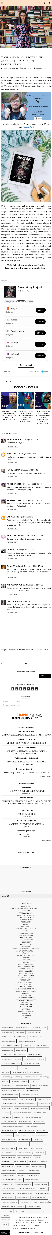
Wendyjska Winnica (23, 1193)
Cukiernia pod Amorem (26, 1041)
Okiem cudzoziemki (8, 1121)
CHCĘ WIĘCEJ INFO (24, 1232)
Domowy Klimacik (16, 566)
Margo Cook (6, 1108)
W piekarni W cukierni (26, 997)
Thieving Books (15, 440)
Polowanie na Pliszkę (39, 1135)
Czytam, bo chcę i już (26, 739)
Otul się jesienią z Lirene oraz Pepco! (26, 772)
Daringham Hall (33, 1054)
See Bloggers (26, 984)
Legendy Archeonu (26, 1099)
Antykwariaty (26, 914)
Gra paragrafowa (26, 935)
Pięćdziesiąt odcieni (25, 1130)
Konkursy (26, 943)
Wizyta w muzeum (26, 1001)
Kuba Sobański (32, 1090)
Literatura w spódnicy (26, 1103)
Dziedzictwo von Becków (10, 1063)
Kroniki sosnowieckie (39, 1086)
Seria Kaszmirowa (25, 1153)
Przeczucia (36, 1139)
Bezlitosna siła (33, 1032)
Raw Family (5, 1144)
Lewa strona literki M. (27, 748)
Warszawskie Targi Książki (26, 999)
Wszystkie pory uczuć (41, 1202)
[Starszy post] (50, 663)
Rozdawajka (26, 981)
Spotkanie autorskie (26, 988)
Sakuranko (27, 787)
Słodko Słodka (26, 798)
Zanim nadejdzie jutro (9, 1215)
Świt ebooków (26, 1015)
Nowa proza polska (32, 1117)
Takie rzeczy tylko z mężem (27, 1175)
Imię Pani (4, 1072)
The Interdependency (22, 1184)
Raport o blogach (26, 972)
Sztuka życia (33, 1170)
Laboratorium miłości (29, 1094)
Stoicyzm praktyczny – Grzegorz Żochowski (27, 762)
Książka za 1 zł (26, 944)
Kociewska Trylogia (18, 1081)
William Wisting (7, 1197)
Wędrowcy (18, 1211)
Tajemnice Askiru (7, 1175)
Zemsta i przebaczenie (9, 1220)
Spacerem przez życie (27, 831)
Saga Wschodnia (36, 1148)
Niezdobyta (5, 1117)
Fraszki (26, 932)
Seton (36, 1157)
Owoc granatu (24, 1121)
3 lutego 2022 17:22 (32, 440)
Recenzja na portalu (26, 977)
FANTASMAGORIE (27, 814)
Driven (17, 1059)
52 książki (26, 910)
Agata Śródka (6, 1027)
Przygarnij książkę (26, 970)
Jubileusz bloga (26, 937)
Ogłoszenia (40, 68)
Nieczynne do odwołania (21, 1112)
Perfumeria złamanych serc (11, 1126)
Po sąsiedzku (6, 1135)
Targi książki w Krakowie (26, 991)
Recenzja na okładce (26, 975)
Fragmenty (26, 930)
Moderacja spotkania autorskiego (26, 948)
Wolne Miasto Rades (8, 1202)
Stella (43, 1162)
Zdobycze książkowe (26, 1011)
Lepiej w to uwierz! (8, 1103)
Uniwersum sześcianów (26, 1188)
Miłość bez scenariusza (39, 1108)
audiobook (26, 1013)
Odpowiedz (12, 446)
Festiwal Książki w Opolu (26, 928)
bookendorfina (26, 810)
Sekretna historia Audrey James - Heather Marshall (27, 752)
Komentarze (9, 705)
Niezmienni (17, 1117)
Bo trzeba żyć (19, 1036)
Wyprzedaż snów (32, 1206)
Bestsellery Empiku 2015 (26, 917)
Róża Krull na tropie (38, 1144)
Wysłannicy (6, 1211)
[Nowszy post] (2, 663)
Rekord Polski (26, 979)
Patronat (26, 957)
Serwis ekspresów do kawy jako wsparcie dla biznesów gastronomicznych (26, 802)
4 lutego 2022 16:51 (24, 601)
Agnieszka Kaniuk (16, 536)
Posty (7, 702)
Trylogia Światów (8, 1188)
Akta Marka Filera (22, 1027)
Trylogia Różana (40, 1184)
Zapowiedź (26, 1010)
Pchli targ (26, 959)
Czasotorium (20, 1050)
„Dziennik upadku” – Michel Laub (26, 743)
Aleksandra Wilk (39, 1027)
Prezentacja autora (26, 964)
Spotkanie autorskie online (26, 990)
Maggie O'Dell (44, 1103)
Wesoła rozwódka (41, 1193)
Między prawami (20, 1108)
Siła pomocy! (26, 834)
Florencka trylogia (30, 1063)
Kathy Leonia (13, 470)
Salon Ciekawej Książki (26, 982)
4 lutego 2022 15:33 (34, 566)
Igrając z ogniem (35, 1068)
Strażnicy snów (37, 1166)
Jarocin (17, 1077)
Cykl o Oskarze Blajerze (10, 1045)
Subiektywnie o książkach (26, 758)
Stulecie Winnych (8, 1170)
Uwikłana (42, 1188)
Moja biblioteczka (26, 950)
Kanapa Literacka (26, 939)
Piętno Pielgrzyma (8, 1130)
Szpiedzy (21, 1170)
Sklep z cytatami (26, 986)
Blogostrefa (26, 921)
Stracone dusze (21, 1166)
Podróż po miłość (21, 1135)
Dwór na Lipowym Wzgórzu (33, 1059)
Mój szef (5, 1112)
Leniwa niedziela (42, 1099)
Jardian (11, 517)
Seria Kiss (39, 1153)
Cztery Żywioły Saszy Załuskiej (12, 1054)
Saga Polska (22, 1148)
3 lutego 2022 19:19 (29, 470)
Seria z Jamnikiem (23, 1157)
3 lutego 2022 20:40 (33, 484)
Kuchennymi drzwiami (9, 1094)
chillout (11, 550)
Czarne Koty (41, 1045)
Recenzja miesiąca (26, 973)
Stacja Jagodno (19, 1162)
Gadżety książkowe (26, 933)
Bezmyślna (5, 1036)
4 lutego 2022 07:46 (34, 536)
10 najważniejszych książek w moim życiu (26, 908)
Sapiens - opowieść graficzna (26, 824)
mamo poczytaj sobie (26, 821)
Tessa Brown (6, 1184)
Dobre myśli (6, 1059)
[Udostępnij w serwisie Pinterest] (11, 381)
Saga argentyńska (8, 1153)
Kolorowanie (26, 941)
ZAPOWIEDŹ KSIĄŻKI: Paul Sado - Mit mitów (26, 734)
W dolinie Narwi (7, 1193)
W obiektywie (26, 995)
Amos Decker (6, 1032)
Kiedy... (4, 1081)
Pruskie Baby (23, 1139)
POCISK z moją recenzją (26, 955)
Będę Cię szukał (34, 1036)
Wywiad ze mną (26, 1006)
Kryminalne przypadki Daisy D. (12, 1090)
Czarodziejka (6, 1050)
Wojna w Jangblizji (38, 1197)
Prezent (26, 962)
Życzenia (26, 1017)
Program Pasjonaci (26, 968)
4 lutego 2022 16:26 (34, 585)
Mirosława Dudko (16, 585)
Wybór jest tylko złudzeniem (12, 1206)
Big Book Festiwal (26, 919)
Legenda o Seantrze (8, 1099)
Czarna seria (28, 1045)
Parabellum (38, 1121)
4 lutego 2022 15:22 (25, 550)
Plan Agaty (41, 1130)
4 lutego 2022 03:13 (24, 517)
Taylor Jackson (31, 1179)
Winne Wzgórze (22, 1197)
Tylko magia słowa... (26, 731)
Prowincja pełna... (8, 1139)
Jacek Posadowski (18, 1072)
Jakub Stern (6, 1077)
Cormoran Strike (8, 1041)
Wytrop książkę (26, 1004)
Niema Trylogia (39, 1112)
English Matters (26, 926)
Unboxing (26, 993)
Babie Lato (19, 1032)
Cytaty (26, 924)
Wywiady (26, 1008)
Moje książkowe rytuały (26, 952)
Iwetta (11, 601)
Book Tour (26, 923)
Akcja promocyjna (26, 912)
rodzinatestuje (15, 484)
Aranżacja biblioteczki (26, 915)
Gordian (22, 1068)
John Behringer (30, 1077)
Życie (3, 1224)
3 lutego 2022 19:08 (27, 454)
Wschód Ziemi (24, 1202)
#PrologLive (26, 906)
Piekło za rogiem (31, 1126)
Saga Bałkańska (7, 1148)
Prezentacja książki (26, 966)
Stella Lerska (6, 1166)
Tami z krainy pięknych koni (11, 1179)
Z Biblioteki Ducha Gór (34, 1211)
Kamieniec (43, 1077)
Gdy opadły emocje (8, 1068)
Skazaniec (5, 1162)
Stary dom (32, 1162)
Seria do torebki (7, 1157)
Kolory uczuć (6, 1086)
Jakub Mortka (34, 1072)
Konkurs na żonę (21, 1086)
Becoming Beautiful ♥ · (26, 769)
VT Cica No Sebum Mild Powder (27, 791)
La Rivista (26, 946)
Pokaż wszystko (45, 776)
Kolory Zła (33, 1081)
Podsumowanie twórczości (26, 961)
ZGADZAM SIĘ (38, 1232)
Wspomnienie (26, 1002)
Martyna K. (12, 454)
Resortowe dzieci (20, 1144)
